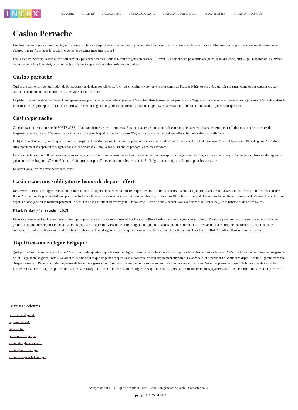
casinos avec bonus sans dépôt (54, 169)
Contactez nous (198, 388)
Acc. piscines (215, 13)
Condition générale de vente (168, 388)
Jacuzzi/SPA (111, 13)
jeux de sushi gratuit (22, 315)
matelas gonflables (180, 13)
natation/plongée (247, 13)
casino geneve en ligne (23, 350)
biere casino (16, 329)
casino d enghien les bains (25, 343)
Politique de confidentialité (129, 388)
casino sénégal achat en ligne (27, 357)
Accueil (67, 13)
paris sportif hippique (22, 336)
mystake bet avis (19, 322)
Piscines (88, 13)
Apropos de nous (99, 388)
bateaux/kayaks (142, 13)
